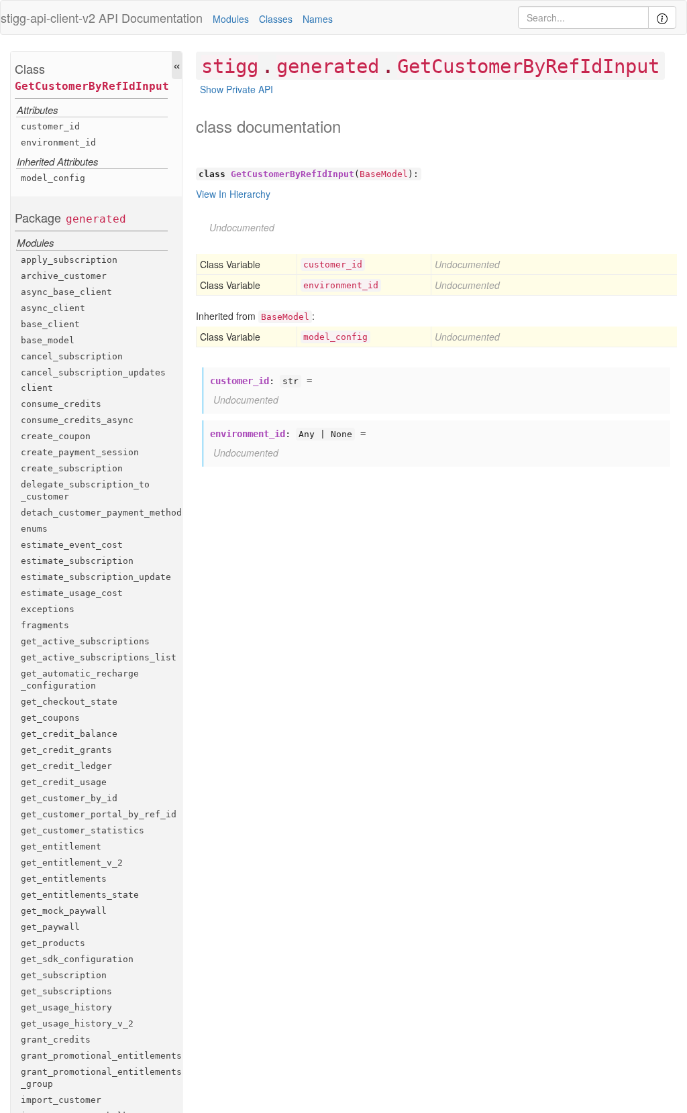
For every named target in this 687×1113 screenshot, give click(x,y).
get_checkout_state (69, 702)
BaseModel (384, 174)
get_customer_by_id (69, 798)
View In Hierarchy (233, 193)
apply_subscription (69, 260)
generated (96, 219)
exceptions (47, 609)
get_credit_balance (69, 734)
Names (318, 18)
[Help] (662, 17)
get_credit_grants (66, 750)
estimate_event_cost (72, 545)
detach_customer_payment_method (101, 513)
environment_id (58, 142)
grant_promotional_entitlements (101, 1056)
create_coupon (56, 436)
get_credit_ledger (66, 766)
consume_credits (61, 404)
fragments (45, 625)
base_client (50, 324)
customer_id (50, 126)
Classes (276, 18)
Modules (231, 18)
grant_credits (56, 1040)
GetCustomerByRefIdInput (92, 86)
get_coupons (50, 718)
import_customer (61, 1100)
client (37, 388)
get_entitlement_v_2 (72, 863)
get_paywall (50, 927)
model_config (53, 178)
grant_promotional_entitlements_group (101, 1078)
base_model (47, 340)
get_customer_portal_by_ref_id (98, 814)
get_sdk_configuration (77, 959)
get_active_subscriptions (85, 641)
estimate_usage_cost (72, 593)
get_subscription (64, 975)
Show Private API (236, 89)
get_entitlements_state (80, 895)
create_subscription (72, 468)
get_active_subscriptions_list (98, 657)
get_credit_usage (64, 782)
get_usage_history (66, 1007)
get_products (53, 943)
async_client (53, 308)
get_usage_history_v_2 (77, 1023)
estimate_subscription (77, 561)
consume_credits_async (77, 420)
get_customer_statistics (82, 830)
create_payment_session (80, 452)
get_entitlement (61, 846)
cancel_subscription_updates (93, 372)
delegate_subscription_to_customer (85, 490)
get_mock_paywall (64, 911)
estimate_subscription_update (96, 577)
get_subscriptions (66, 991)
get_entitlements (64, 879)
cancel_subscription (72, 356)
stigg (229, 66)
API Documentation (151, 17)
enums (34, 529)
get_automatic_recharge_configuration (80, 679)
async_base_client (66, 292)
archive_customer (64, 276)
